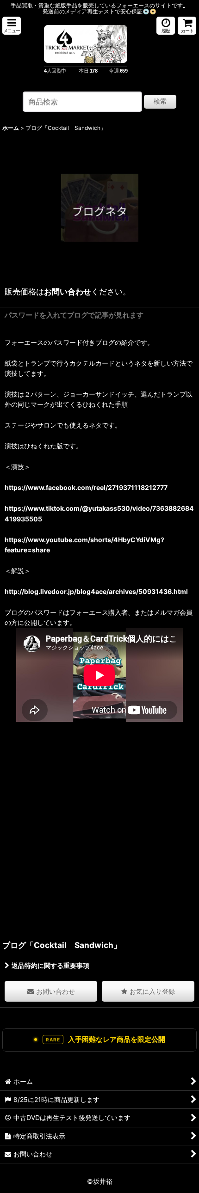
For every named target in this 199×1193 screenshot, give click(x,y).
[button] (11, 26)
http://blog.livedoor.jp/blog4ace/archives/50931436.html (96, 591)
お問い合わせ (67, 291)
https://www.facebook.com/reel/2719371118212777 (86, 487)
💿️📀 (149, 11)
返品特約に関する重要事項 (50, 965)
